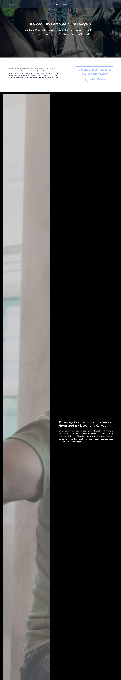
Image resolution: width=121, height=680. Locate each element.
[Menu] (109, 4)
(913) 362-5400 (61, 4)
